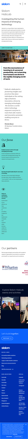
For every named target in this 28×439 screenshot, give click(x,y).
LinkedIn (21, 377)
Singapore (4, 400)
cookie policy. (15, 434)
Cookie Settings (9, 436)
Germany (4, 385)
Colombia (4, 382)
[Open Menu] (25, 4)
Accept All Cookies (18, 436)
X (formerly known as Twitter (21, 382)
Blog (3, 365)
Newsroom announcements (9, 363)
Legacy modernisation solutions (10, 360)
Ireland (3, 387)
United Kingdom (6, 403)
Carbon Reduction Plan (21, 413)
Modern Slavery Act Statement (22, 392)
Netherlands (5, 395)
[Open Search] (20, 4)
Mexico (3, 393)
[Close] (25, 424)
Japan (3, 390)
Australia (4, 377)
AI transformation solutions (8, 355)
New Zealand (5, 398)
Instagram (21, 385)
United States (5, 406)
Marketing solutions (7, 358)
